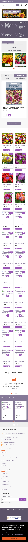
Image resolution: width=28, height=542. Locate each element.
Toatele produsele (13, 123)
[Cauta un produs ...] (21, 5)
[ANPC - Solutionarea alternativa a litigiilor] (14, 518)
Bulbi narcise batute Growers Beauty (8, 361)
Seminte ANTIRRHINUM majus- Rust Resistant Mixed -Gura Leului (7, 414)
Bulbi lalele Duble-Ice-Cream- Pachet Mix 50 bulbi (8, 145)
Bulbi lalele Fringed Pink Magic (8, 243)
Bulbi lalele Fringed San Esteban (20, 224)
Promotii (7, 75)
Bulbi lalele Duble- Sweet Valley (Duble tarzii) (8, 165)
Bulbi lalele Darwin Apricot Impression (20, 204)
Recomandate (20, 75)
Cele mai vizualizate (7, 397)
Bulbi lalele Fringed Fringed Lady (20, 243)
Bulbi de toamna (20, 42)
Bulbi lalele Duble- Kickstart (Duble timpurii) (20, 184)
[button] (13, 68)
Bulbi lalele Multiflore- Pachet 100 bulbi (8, 263)
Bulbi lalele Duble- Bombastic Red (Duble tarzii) (8, 184)
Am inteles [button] (14, 538)
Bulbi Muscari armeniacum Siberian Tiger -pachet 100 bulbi (20, 322)
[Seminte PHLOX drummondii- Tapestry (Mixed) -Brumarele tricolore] (14, 93)
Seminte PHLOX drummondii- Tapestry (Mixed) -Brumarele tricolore (13, 108)
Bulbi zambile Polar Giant (8, 322)
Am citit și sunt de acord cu (10, 503)
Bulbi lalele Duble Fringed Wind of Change (8, 204)
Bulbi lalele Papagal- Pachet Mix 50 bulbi (8, 283)
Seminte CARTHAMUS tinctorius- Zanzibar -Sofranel (20, 414)
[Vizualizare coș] (25, 5)
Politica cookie (6, 534)
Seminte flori (20, 44)
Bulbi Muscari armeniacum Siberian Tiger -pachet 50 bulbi (8, 341)
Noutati (8, 78)
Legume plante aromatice (14, 50)
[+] (6, 114)
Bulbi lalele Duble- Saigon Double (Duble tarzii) (20, 165)
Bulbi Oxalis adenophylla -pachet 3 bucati (8, 302)
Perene (14, 47)
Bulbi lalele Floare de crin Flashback (8, 224)
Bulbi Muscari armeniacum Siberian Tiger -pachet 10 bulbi (20, 341)
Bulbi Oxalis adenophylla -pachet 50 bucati (20, 283)
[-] (6, 115)
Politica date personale (17, 534)
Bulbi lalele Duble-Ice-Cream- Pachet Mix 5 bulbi (20, 145)
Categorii (7, 42)
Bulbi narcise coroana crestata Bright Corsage (20, 361)
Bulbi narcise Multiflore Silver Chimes (20, 302)
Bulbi (7, 65)
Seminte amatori (20, 65)
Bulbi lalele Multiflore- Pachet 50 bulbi (20, 263)
